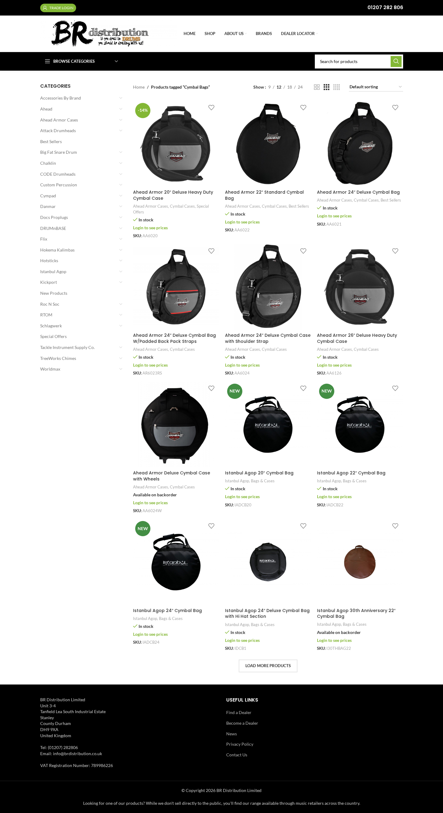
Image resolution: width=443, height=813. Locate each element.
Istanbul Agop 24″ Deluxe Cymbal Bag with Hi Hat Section (267, 613)
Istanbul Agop (53, 271)
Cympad (48, 195)
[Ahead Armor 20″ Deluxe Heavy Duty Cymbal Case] (176, 144)
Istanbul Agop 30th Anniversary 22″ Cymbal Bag (356, 613)
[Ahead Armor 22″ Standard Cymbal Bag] (268, 144)
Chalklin (48, 163)
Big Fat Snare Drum (58, 152)
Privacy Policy (239, 744)
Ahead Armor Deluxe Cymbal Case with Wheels (171, 476)
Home (139, 87)
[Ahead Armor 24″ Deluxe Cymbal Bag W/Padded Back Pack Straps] (176, 287)
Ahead (46, 108)
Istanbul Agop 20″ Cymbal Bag (259, 473)
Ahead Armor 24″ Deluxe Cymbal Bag (358, 192)
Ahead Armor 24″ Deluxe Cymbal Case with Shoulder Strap (268, 338)
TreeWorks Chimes (58, 358)
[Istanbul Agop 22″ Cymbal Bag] (360, 424)
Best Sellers (51, 141)
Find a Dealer (238, 712)
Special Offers (53, 336)
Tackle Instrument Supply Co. (67, 347)
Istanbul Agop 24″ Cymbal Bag (167, 610)
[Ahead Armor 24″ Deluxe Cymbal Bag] (360, 144)
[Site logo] (109, 33)
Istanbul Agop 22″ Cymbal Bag (351, 473)
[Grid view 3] (326, 87)
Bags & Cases (263, 480)
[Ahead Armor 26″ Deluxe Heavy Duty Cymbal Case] (360, 287)
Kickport (48, 282)
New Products (53, 293)
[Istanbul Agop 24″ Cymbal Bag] (176, 562)
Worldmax (50, 368)
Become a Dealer (242, 723)
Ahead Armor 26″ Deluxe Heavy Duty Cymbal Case (357, 338)
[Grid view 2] (317, 87)
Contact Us (236, 754)
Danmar (48, 206)
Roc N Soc (49, 304)
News (231, 733)
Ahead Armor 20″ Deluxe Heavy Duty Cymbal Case (173, 195)
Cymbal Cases (182, 206)
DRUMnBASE (53, 228)
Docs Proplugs (54, 217)
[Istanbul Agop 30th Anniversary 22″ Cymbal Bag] (360, 562)
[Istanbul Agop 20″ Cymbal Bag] (268, 424)
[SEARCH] (396, 61)
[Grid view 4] (336, 87)
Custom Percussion (58, 184)
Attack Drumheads (58, 130)
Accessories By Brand (60, 97)
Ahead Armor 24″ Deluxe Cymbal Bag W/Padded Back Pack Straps (174, 338)
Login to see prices (150, 227)
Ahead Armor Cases (59, 119)
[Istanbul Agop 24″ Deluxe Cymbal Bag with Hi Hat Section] (268, 562)
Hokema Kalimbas (57, 249)
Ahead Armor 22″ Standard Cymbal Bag (264, 195)
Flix (43, 238)
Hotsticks (49, 260)
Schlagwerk (51, 325)
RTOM (46, 314)
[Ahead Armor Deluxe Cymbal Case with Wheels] (176, 424)
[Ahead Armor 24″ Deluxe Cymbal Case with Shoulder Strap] (268, 287)
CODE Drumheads (58, 174)
